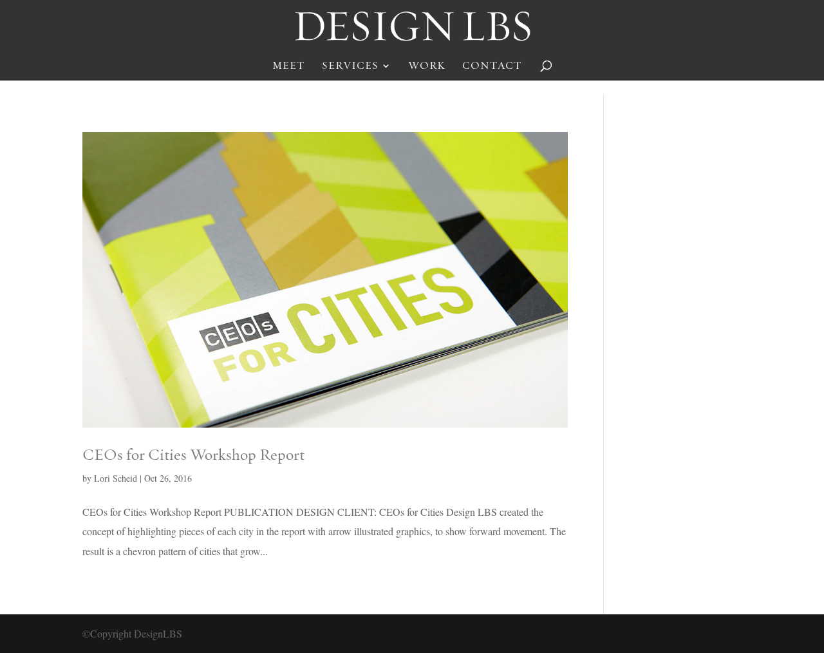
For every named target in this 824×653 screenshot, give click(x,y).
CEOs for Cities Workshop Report (193, 454)
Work (426, 66)
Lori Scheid (115, 478)
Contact (492, 66)
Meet (288, 66)
